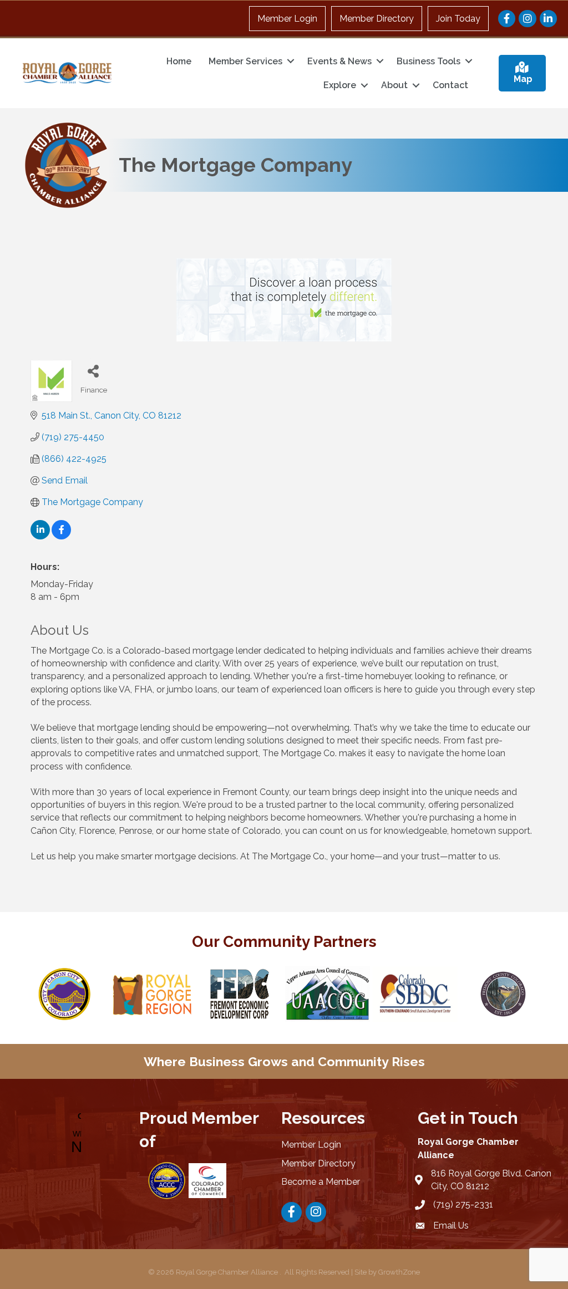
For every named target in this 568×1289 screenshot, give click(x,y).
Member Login (287, 18)
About (394, 85)
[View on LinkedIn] (40, 536)
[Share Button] (92, 370)
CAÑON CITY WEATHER (74, 1134)
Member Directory (376, 18)
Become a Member (320, 1181)
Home (178, 61)
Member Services (245, 61)
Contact (450, 85)
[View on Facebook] (61, 536)
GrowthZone (399, 1272)
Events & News (339, 61)
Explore (339, 85)
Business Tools (428, 61)
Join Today (458, 18)
